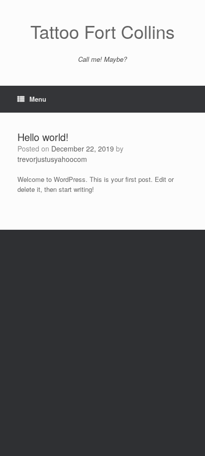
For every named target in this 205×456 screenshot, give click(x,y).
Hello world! (43, 137)
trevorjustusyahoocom (52, 159)
